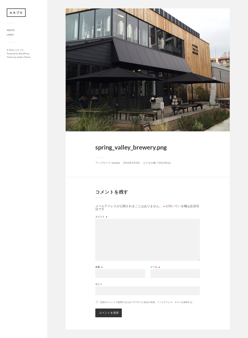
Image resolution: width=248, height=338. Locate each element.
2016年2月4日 (131, 162)
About (11, 30)
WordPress (24, 53)
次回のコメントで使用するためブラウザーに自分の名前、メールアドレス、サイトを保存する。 (147, 302)
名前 (99, 267)
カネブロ (16, 12)
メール (155, 267)
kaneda (116, 162)
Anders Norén (23, 57)
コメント (101, 217)
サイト (98, 284)
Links (10, 34)
